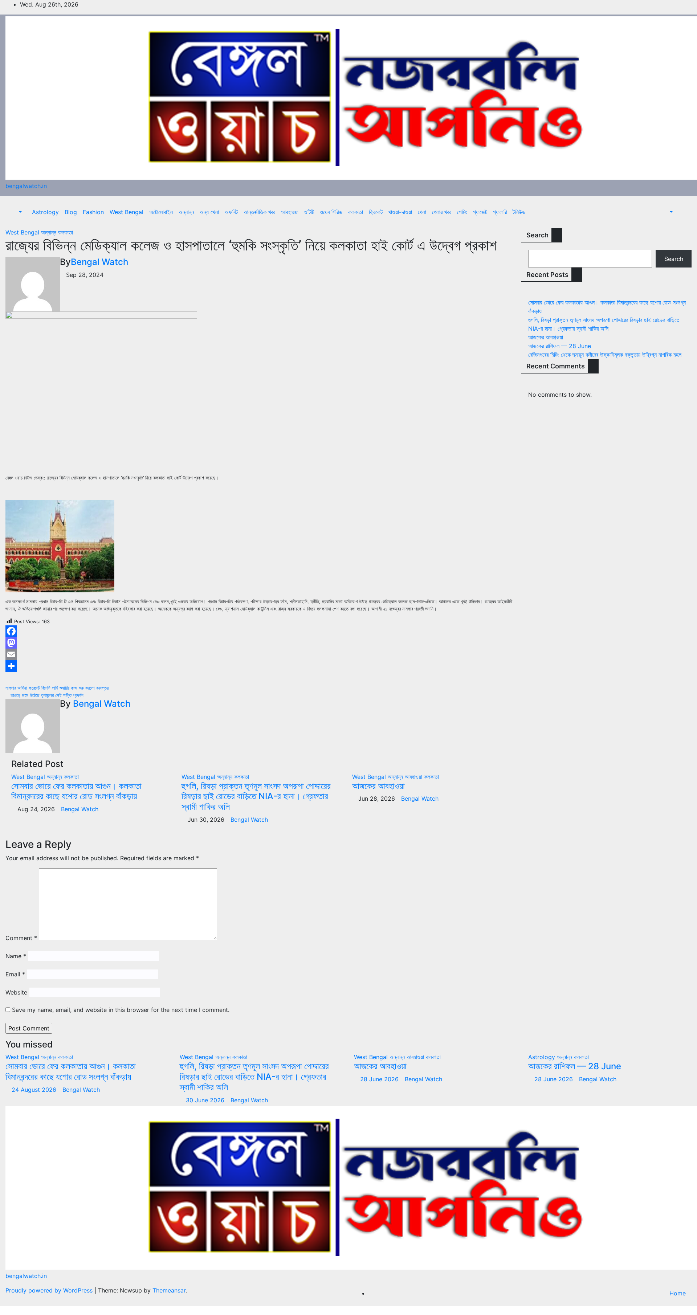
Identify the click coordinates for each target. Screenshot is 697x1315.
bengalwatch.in (26, 185)
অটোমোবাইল (161, 212)
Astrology (45, 212)
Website (16, 992)
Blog (71, 212)
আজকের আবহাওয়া (378, 786)
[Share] (261, 666)
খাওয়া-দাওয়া (400, 212)
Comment (21, 938)
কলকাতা (355, 212)
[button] (16, 212)
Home (677, 1293)
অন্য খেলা (209, 212)
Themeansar (169, 1290)
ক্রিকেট (376, 212)
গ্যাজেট (480, 212)
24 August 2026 (35, 1089)
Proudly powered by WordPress (49, 1290)
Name (15, 956)
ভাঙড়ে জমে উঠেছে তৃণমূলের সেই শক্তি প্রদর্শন (46, 695)
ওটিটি (309, 212)
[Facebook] (261, 631)
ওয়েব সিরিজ (331, 212)
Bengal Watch (99, 262)
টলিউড (519, 212)
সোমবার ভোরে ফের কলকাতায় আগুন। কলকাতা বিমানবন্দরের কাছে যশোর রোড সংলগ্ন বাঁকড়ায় (76, 791)
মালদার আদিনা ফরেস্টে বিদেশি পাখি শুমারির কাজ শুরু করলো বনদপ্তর (57, 688)
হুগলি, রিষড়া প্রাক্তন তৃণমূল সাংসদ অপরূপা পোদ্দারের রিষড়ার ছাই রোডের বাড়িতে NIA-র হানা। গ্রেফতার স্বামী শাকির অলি (256, 796)
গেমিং (462, 212)
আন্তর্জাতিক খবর (259, 212)
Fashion (93, 212)
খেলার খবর (441, 212)
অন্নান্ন (186, 212)
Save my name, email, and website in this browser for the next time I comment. (120, 1009)
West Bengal (126, 212)
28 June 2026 (380, 1079)
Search (537, 235)
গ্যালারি (500, 212)
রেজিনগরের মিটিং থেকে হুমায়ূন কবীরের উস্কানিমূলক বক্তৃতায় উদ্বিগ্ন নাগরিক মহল (604, 354)
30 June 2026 (206, 1100)
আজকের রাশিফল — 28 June (559, 346)
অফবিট (231, 212)
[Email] (261, 654)
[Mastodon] (261, 643)
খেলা (422, 212)
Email (15, 974)
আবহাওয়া (289, 212)
